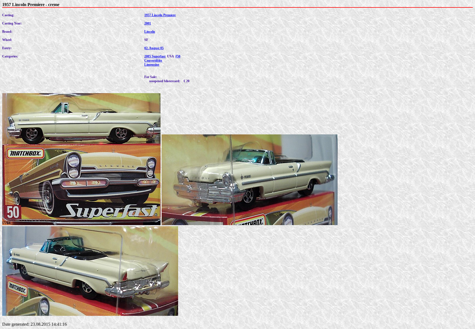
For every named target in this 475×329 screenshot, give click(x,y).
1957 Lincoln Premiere (160, 15)
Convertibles (153, 60)
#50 (177, 56)
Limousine (151, 65)
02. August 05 (154, 48)
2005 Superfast (154, 56)
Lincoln (149, 32)
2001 (147, 23)
